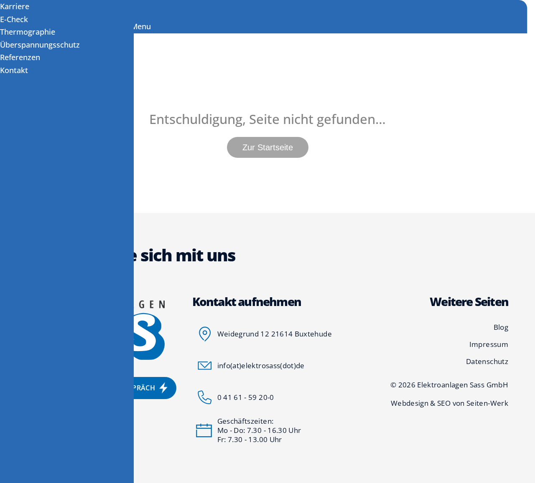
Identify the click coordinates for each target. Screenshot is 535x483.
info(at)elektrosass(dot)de (261, 365)
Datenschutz (487, 361)
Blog (501, 327)
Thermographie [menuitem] (27, 32)
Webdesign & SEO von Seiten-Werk (449, 403)
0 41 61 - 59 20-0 (245, 397)
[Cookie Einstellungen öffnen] (18, 472)
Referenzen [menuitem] (20, 57)
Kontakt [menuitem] (14, 70)
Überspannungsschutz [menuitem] (40, 45)
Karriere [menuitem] (14, 6)
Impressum (488, 344)
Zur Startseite (267, 147)
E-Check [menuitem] (14, 19)
